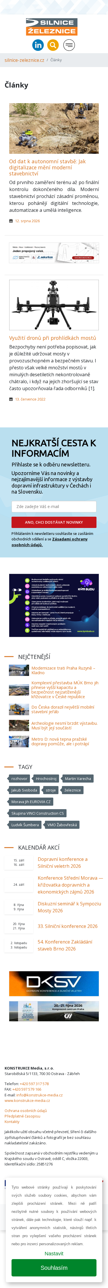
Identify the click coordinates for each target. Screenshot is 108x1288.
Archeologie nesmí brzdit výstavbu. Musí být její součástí (64, 725)
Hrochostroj (46, 778)
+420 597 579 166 (26, 1089)
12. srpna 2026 (27, 220)
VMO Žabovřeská (62, 824)
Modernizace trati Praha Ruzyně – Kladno (63, 670)
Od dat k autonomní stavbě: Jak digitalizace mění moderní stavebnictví (47, 167)
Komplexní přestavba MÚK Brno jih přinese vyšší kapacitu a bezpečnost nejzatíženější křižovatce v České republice (64, 689)
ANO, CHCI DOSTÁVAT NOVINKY (54, 522)
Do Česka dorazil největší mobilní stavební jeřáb (62, 709)
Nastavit (54, 1254)
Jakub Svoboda (24, 790)
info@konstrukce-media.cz (39, 1095)
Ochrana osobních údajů (26, 1110)
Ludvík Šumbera (25, 824)
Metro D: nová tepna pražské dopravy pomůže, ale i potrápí (60, 741)
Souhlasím (54, 1268)
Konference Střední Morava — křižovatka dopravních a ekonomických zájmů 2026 (70, 885)
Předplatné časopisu (22, 1116)
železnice (73, 790)
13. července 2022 (30, 399)
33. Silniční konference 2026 (68, 926)
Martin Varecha (78, 778)
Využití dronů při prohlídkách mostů (52, 337)
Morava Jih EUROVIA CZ (31, 801)
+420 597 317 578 (34, 1083)
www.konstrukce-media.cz (27, 1100)
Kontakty (12, 1121)
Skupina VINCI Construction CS (38, 813)
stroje (51, 790)
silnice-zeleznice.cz (24, 60)
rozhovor (19, 778)
